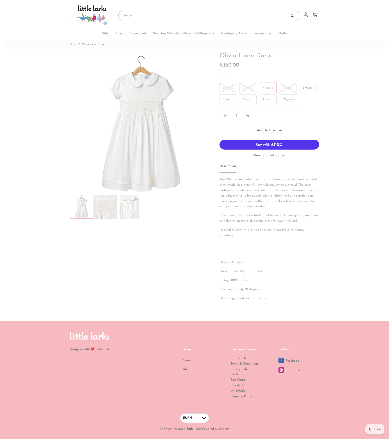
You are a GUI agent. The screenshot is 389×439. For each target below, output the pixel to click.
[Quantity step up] (247, 115)
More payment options (269, 155)
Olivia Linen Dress (93, 44)
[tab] (230, 167)
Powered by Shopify (216, 429)
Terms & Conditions (244, 363)
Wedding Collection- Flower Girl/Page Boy (183, 33)
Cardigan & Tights (234, 33)
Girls (105, 33)
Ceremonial (137, 33)
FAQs (234, 374)
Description (227, 166)
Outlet (283, 33)
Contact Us (238, 358)
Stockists (237, 385)
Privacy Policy (240, 369)
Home (73, 44)
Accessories (263, 33)
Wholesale (238, 390)
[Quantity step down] (225, 115)
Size (222, 78)
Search (187, 360)
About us (189, 369)
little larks (194, 429)
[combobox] (202, 15)
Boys (118, 33)
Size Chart (238, 380)
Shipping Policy (241, 396)
